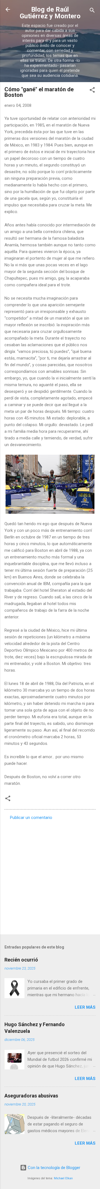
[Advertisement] (50, 875)
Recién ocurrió (21, 960)
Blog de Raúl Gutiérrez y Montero (50, 13)
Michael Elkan (63, 1178)
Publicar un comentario (31, 817)
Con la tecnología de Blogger (53, 1167)
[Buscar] (92, 11)
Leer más (85, 1007)
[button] (92, 91)
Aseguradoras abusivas (31, 1096)
